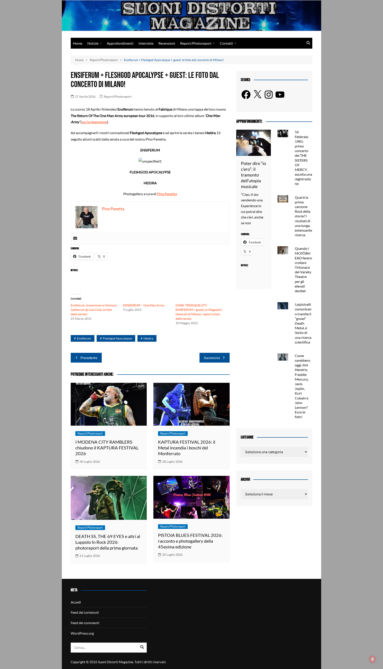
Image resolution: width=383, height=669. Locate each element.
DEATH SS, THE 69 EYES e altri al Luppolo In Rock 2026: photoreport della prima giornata (107, 542)
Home (77, 43)
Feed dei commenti (85, 623)
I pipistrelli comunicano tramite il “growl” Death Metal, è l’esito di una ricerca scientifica (303, 323)
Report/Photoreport (195, 43)
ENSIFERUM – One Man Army (143, 305)
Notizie (92, 43)
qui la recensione (94, 122)
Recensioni (166, 43)
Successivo (212, 358)
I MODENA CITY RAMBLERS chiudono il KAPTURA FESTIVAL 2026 (107, 447)
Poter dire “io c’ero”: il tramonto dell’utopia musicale (253, 175)
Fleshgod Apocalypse (117, 338)
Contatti (226, 43)
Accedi (76, 602)
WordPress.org (82, 633)
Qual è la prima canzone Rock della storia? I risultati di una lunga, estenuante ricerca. (303, 216)
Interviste (146, 43)
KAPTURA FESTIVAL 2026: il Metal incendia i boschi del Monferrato (186, 447)
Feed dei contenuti (85, 612)
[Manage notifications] (372, 659)
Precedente (88, 358)
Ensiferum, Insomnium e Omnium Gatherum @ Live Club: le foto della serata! (94, 309)
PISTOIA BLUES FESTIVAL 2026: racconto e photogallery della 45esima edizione (190, 540)
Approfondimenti (120, 43)
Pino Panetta (167, 194)
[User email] (75, 238)
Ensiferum (84, 338)
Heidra (148, 338)
